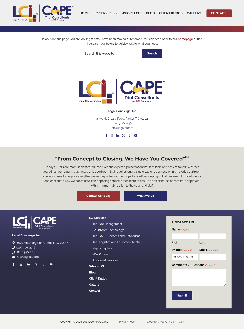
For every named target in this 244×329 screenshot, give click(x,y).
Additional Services (105, 260)
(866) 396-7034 (26, 252)
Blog (92, 272)
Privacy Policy (127, 321)
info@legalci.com (122, 128)
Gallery (94, 284)
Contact (94, 290)
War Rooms (100, 254)
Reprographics (102, 248)
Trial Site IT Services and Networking (117, 236)
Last (202, 242)
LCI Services (97, 218)
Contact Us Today (98, 195)
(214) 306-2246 (122, 123)
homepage (185, 39)
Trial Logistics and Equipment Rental (116, 242)
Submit (182, 295)
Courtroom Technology (108, 230)
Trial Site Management (107, 224)
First (174, 242)
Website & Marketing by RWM (165, 321)
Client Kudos (98, 278)
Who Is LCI (96, 266)
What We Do (145, 195)
